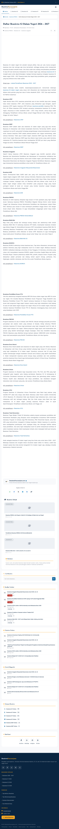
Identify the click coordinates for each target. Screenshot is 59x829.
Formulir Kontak (7, 811)
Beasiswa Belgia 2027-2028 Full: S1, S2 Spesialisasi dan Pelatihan (22, 656)
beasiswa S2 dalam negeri (11, 90)
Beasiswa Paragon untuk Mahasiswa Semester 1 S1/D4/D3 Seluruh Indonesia (25, 676)
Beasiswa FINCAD (19, 340)
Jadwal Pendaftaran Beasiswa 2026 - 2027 (23, 83)
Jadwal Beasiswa (8, 817)
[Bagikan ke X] (18, 492)
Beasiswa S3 (15, 11)
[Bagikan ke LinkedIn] (27, 492)
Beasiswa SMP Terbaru (12, 726)
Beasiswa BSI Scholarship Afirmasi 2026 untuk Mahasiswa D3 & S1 (23, 691)
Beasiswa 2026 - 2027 (8, 775)
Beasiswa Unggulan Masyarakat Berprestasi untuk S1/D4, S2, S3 (22, 591)
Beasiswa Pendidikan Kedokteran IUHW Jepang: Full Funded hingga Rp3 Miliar (25, 598)
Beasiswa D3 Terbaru (12, 719)
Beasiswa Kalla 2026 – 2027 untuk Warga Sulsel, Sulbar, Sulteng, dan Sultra (25, 619)
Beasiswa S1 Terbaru (12, 715)
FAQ (27, 826)
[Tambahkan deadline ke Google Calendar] (14, 595)
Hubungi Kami (33, 826)
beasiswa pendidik (38, 106)
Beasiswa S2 (25, 11)
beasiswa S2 (50, 72)
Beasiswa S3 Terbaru (12, 709)
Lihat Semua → (21, 2)
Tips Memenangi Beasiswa (9, 797)
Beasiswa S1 (35, 11)
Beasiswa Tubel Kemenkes (22, 436)
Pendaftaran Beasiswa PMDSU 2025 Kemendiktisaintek (19, 533)
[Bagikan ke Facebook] (14, 492)
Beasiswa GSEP (18, 147)
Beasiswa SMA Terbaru (13, 722)
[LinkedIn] (15, 767)
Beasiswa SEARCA (19, 263)
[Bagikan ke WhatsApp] (10, 492)
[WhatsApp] (11, 767)
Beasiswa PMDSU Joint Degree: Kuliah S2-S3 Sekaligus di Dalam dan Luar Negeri (25, 515)
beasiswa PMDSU (13, 16)
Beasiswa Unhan (19, 385)
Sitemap (38, 826)
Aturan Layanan (22, 826)
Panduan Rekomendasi (8, 800)
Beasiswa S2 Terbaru (12, 712)
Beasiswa (17, 365)
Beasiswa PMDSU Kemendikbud (23, 215)
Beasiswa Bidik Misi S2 (20, 238)
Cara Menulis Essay (7, 803)
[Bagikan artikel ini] (54, 30)
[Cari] (54, 579)
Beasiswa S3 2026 (7, 785)
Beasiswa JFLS (18, 408)
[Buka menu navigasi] (55, 7)
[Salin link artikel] (31, 492)
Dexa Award (23, 365)
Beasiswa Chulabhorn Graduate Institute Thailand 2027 (20, 612)
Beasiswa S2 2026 (7, 782)
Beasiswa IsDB (18, 193)
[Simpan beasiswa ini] (51, 30)
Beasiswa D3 (46, 11)
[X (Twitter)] (20, 767)
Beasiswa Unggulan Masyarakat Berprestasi (27, 168)
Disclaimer (15, 826)
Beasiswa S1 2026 (7, 779)
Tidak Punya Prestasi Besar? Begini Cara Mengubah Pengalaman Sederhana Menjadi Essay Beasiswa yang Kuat (31, 645)
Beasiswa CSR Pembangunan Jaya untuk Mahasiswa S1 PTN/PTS (22, 681)
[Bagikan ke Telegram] (23, 492)
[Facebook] (7, 767)
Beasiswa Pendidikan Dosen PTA (23, 314)
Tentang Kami (4, 826)
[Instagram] (3, 767)
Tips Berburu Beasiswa (8, 793)
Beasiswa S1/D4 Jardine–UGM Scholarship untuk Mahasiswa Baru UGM (24, 605)
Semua (6, 11)
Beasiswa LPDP (18, 120)
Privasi (10, 826)
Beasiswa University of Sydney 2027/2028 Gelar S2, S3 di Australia (23, 635)
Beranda (6, 16)
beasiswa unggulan (26, 30)
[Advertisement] (29, 48)
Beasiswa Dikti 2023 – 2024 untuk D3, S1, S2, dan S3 (18, 550)
